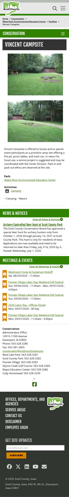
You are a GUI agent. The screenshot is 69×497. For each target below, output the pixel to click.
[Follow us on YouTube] (35, 467)
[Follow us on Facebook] (9, 467)
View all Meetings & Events (44, 266)
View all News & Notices (46, 219)
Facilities (53, 21)
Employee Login (16, 427)
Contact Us (13, 415)
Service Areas (15, 410)
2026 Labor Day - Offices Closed (27, 305)
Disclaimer (13, 421)
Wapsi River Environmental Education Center (24, 21)
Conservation (17, 18)
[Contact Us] (44, 467)
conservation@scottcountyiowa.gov (23, 351)
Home (5, 18)
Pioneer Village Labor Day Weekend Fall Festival (35, 282)
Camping (16, 190)
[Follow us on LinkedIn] (27, 467)
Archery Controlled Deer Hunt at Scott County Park (32, 225)
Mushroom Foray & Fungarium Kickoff (30, 272)
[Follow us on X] (18, 467)
